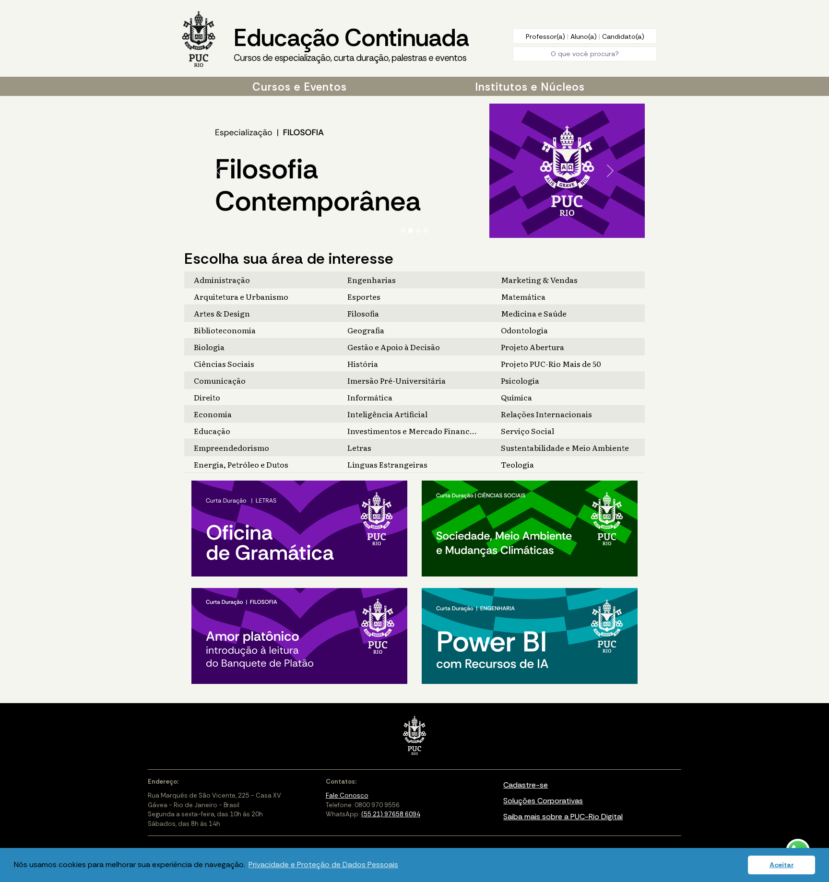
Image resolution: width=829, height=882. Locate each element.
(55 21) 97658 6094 (390, 814)
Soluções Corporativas (543, 801)
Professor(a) (546, 36)
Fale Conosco (347, 795)
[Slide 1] (403, 230)
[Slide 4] (426, 230)
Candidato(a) (623, 36)
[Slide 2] (410, 230)
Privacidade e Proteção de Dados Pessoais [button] (323, 864)
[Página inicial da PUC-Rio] (198, 40)
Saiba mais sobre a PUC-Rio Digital (563, 816)
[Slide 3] (418, 230)
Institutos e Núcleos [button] (530, 87)
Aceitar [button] (782, 864)
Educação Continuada (351, 43)
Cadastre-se (525, 785)
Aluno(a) (584, 36)
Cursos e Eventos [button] (299, 87)
